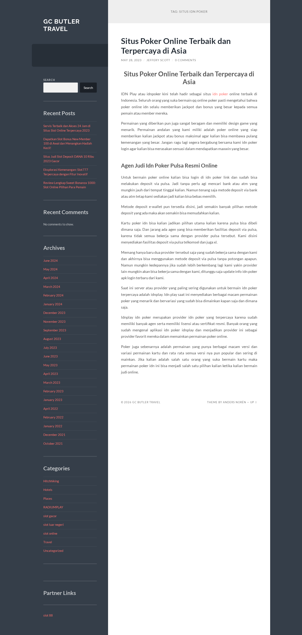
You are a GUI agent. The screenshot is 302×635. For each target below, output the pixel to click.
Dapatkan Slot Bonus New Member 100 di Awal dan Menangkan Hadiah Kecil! (67, 143)
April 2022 (50, 408)
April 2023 (50, 373)
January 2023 (52, 400)
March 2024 (51, 286)
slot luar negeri (53, 524)
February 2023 (53, 391)
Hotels (47, 489)
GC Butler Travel (61, 25)
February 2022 (53, 417)
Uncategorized (53, 550)
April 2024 (50, 278)
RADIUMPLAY (53, 507)
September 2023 (54, 330)
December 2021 (54, 434)
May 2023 (50, 365)
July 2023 (50, 347)
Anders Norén (234, 402)
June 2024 (50, 260)
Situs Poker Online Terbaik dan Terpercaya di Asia (176, 45)
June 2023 (50, 356)
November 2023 (54, 321)
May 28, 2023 (131, 60)
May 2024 (50, 269)
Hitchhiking (51, 481)
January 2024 (52, 304)
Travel (47, 542)
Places (47, 498)
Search (49, 80)
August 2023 (52, 339)
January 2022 (52, 426)
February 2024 (53, 295)
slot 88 (48, 615)
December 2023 (54, 313)
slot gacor (50, 516)
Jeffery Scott (158, 60)
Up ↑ (253, 402)
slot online (50, 533)
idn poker (220, 94)
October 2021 (53, 443)
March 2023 (51, 382)
